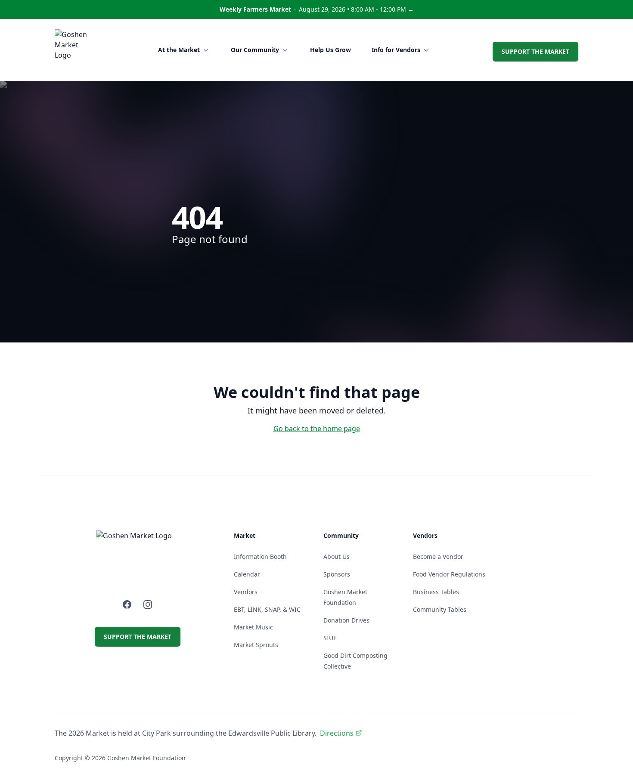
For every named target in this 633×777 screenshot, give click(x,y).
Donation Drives (346, 620)
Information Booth (260, 556)
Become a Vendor (438, 556)
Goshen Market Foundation (146, 758)
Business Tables (436, 592)
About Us (336, 556)
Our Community (255, 50)
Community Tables (439, 609)
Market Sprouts (256, 645)
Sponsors (336, 574)
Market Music (253, 627)
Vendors (246, 592)
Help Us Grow (330, 50)
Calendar (247, 574)
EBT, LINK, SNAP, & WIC (267, 609)
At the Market (179, 50)
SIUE (330, 638)
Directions (337, 733)
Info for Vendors (396, 50)
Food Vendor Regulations (449, 574)
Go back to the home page (316, 428)
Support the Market (535, 51)
